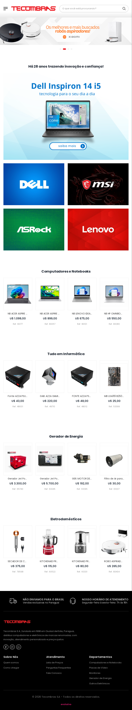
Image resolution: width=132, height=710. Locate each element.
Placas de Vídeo (98, 667)
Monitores (94, 673)
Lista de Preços (54, 662)
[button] (60, 49)
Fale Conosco (54, 673)
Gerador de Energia (100, 678)
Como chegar (11, 667)
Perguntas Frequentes (58, 667)
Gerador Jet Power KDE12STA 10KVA (28, 478)
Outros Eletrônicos (99, 683)
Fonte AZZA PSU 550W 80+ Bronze (27, 396)
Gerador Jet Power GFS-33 (55, 478)
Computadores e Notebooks (105, 662)
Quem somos (11, 662)
